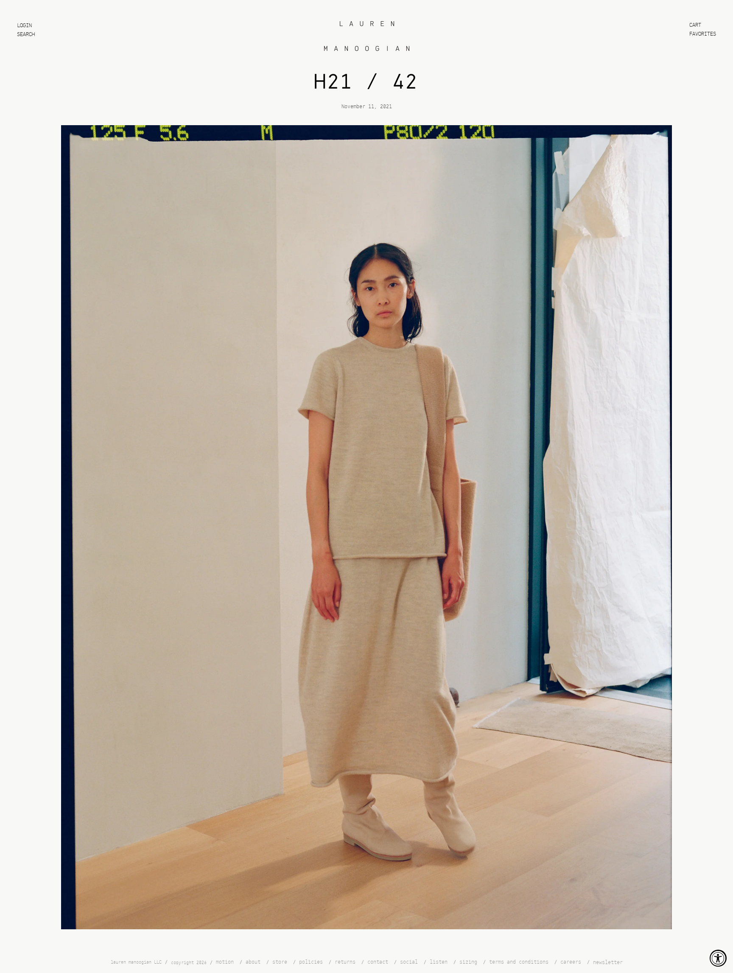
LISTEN (439, 962)
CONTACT (377, 962)
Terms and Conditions (518, 962)
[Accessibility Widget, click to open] (718, 958)
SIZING (468, 962)
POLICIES (311, 962)
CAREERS (570, 962)
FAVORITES (702, 34)
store (279, 962)
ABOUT (253, 962)
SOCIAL (409, 962)
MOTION (225, 962)
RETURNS (345, 962)
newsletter (608, 962)
